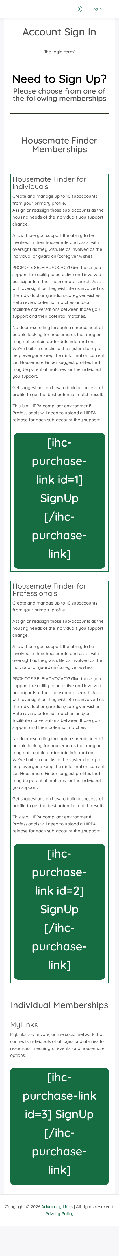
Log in (97, 9)
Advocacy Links (57, 1206)
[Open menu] (109, 9)
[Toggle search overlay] (70, 9)
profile (58, 203)
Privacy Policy (59, 1213)
